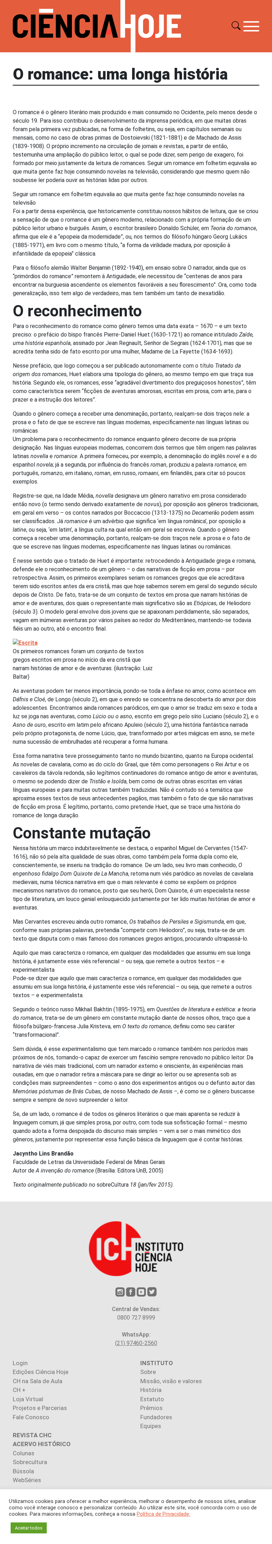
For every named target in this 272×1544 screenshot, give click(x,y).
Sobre (148, 1371)
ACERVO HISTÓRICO (41, 1444)
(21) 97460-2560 (136, 1343)
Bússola (23, 1471)
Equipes (150, 1425)
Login (20, 1363)
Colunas (23, 1453)
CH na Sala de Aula (37, 1381)
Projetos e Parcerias (40, 1407)
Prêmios (151, 1407)
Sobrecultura (30, 1462)
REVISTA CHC (32, 1435)
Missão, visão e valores (171, 1381)
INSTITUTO (156, 1363)
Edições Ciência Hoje (40, 1371)
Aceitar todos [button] (28, 1528)
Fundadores (156, 1417)
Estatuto (152, 1399)
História (151, 1389)
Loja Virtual (28, 1399)
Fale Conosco (31, 1417)
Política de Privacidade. (163, 1514)
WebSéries (27, 1480)
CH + (19, 1389)
